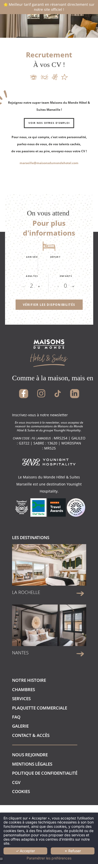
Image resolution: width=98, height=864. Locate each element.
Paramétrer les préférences (49, 858)
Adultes (32, 276)
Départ (55, 256)
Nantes (20, 653)
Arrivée (32, 256)
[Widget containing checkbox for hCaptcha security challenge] (52, 167)
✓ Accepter (25, 851)
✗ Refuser (72, 851)
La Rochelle (26, 592)
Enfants (66, 276)
